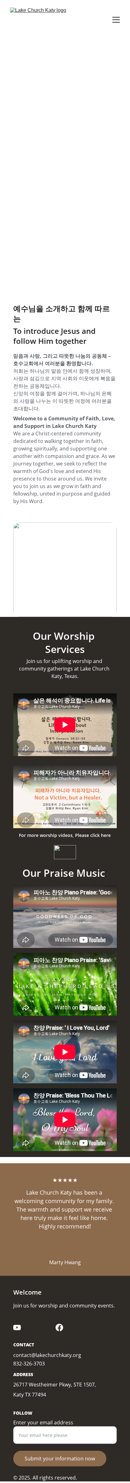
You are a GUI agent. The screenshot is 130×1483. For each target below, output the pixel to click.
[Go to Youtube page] (17, 1327)
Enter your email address (43, 1422)
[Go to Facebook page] (59, 1327)
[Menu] (116, 20)
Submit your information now (60, 1458)
